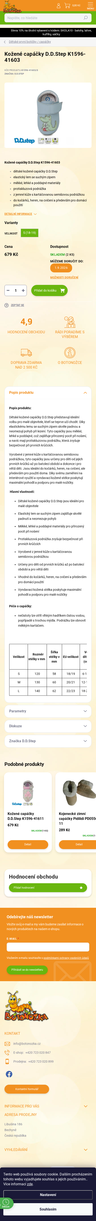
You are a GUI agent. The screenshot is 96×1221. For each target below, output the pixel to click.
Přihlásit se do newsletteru (27, 969)
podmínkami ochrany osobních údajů (66, 958)
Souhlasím (48, 1209)
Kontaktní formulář (26, 1089)
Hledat (86, 17)
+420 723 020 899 (41, 1061)
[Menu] (90, 5)
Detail (27, 844)
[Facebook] (8, 1073)
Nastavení (48, 1195)
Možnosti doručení (64, 277)
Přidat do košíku (45, 290)
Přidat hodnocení (24, 887)
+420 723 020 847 (38, 1052)
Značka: (14, 74)
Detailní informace (18, 214)
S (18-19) (29, 232)
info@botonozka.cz (27, 1043)
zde (30, 1184)
